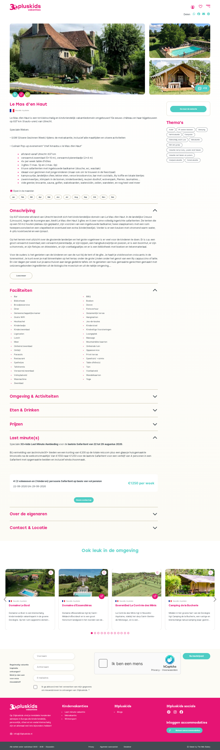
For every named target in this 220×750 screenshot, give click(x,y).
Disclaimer (127, 747)
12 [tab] (128, 633)
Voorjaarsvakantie (175, 160)
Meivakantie (195, 140)
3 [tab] (98, 633)
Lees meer (21, 276)
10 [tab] (122, 633)
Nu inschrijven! (196, 656)
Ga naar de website (188, 109)
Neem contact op (83, 500)
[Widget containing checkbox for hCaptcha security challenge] (137, 663)
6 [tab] (108, 633)
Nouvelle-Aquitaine (22, 110)
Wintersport (70, 719)
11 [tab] (125, 633)
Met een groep (174, 145)
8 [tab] (115, 633)
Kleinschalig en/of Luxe (177, 140)
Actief (171, 130)
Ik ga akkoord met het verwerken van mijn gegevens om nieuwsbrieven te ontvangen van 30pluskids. (67, 688)
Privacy (91, 747)
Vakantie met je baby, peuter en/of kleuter (185, 150)
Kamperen (188, 134)
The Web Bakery (204, 747)
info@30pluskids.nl (23, 733)
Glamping (201, 130)
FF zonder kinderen (185, 130)
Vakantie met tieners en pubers (180, 155)
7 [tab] (112, 633)
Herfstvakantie (174, 134)
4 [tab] (102, 633)
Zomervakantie (192, 160)
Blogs (120, 712)
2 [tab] (95, 633)
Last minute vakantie (75, 712)
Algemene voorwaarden (109, 747)
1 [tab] (92, 633)
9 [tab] (118, 633)
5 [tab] (105, 633)
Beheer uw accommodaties (188, 730)
